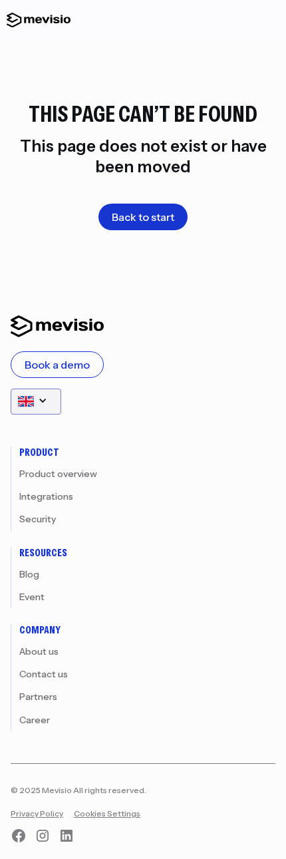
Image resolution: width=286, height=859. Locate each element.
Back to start (143, 217)
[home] (35, 20)
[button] (36, 402)
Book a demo (57, 364)
